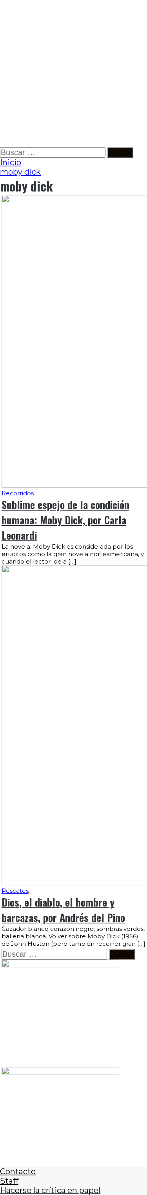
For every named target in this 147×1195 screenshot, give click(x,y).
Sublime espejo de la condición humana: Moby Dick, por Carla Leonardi (65, 520)
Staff (9, 1181)
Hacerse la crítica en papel (50, 1190)
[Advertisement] (73, 73)
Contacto (18, 1171)
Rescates (15, 890)
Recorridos (18, 493)
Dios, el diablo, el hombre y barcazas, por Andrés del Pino (63, 909)
